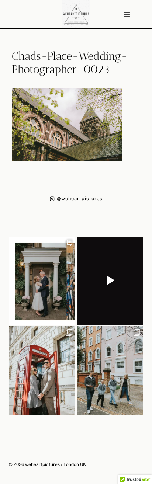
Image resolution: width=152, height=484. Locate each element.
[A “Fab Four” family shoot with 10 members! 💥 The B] (110, 370)
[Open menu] (127, 14)
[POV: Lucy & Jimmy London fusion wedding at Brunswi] (110, 281)
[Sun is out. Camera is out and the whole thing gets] (42, 370)
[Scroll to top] (146, 420)
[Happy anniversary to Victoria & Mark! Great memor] (42, 281)
